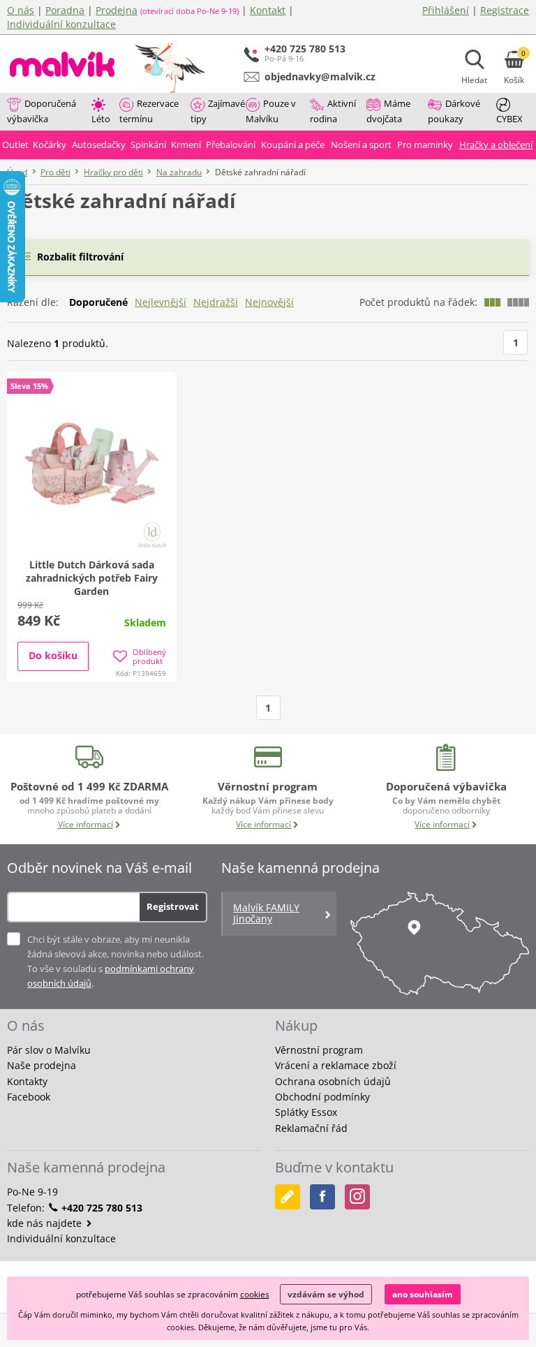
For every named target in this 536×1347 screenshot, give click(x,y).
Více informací (85, 824)
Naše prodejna (41, 1065)
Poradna (64, 10)
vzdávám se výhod (326, 1294)
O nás (20, 10)
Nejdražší (215, 302)
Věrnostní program (319, 1050)
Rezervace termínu (149, 111)
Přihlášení (445, 10)
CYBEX (509, 118)
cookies (254, 1294)
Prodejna (116, 10)
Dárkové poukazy (454, 111)
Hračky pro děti (113, 172)
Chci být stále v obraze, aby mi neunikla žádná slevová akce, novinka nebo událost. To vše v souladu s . (115, 961)
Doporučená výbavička (41, 111)
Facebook (28, 1096)
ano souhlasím (422, 1294)
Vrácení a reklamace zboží (335, 1065)
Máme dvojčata (388, 111)
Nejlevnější (160, 302)
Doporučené (98, 302)
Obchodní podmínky (322, 1096)
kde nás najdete (45, 1223)
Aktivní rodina (333, 111)
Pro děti (55, 172)
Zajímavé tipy (218, 111)
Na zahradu (179, 172)
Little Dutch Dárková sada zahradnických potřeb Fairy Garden (92, 578)
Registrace (504, 10)
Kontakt (267, 10)
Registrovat (173, 906)
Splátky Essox (306, 1112)
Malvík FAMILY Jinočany (266, 913)
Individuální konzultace (61, 24)
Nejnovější (269, 302)
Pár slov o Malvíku (49, 1050)
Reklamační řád (311, 1128)
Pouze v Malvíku (271, 111)
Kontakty (27, 1081)
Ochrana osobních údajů (333, 1081)
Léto (100, 118)
